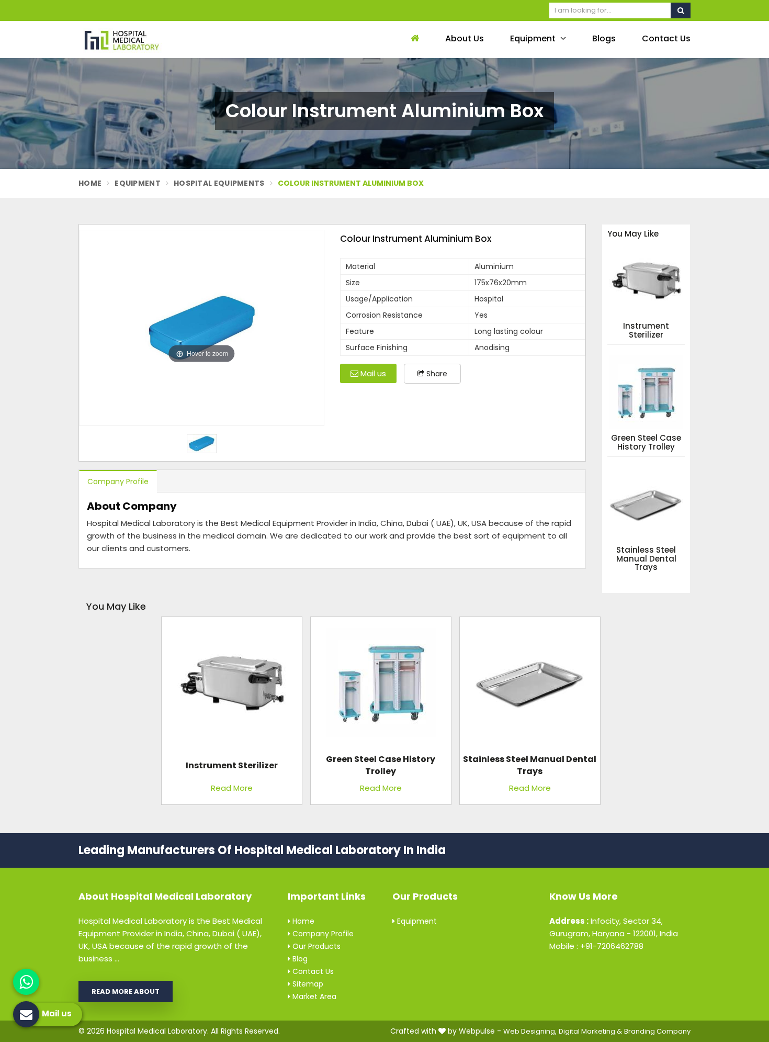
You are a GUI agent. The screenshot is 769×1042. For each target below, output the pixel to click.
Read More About (126, 991)
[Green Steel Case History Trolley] (381, 686)
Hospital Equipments (219, 183)
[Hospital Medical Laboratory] (149, 39)
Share (435, 373)
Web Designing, (530, 1031)
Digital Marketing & (590, 1031)
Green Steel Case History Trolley (646, 442)
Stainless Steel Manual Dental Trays (646, 559)
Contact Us (666, 38)
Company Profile (118, 481)
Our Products (315, 946)
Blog (299, 959)
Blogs (604, 38)
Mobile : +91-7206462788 (596, 945)
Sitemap (306, 984)
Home (89, 183)
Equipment (534, 38)
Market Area (313, 996)
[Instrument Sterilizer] (232, 686)
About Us (464, 38)
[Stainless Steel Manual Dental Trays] (530, 686)
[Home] (413, 39)
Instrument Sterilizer (646, 330)
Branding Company (657, 1031)
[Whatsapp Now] (26, 982)
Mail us (372, 373)
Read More (232, 787)
